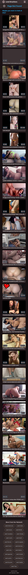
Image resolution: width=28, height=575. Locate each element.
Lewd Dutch (19, 538)
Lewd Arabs (20, 526)
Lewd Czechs (9, 538)
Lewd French (8, 546)
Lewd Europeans (19, 542)
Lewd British (19, 530)
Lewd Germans (19, 546)
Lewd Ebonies (8, 542)
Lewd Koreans (19, 554)
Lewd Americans (9, 526)
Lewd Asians (9, 530)
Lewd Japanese (8, 554)
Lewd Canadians (9, 534)
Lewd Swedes (19, 562)
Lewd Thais (14, 566)
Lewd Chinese (20, 534)
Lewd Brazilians (11, 2)
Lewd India (9, 550)
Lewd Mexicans (19, 558)
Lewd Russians (8, 562)
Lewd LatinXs (8, 558)
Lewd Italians (18, 550)
